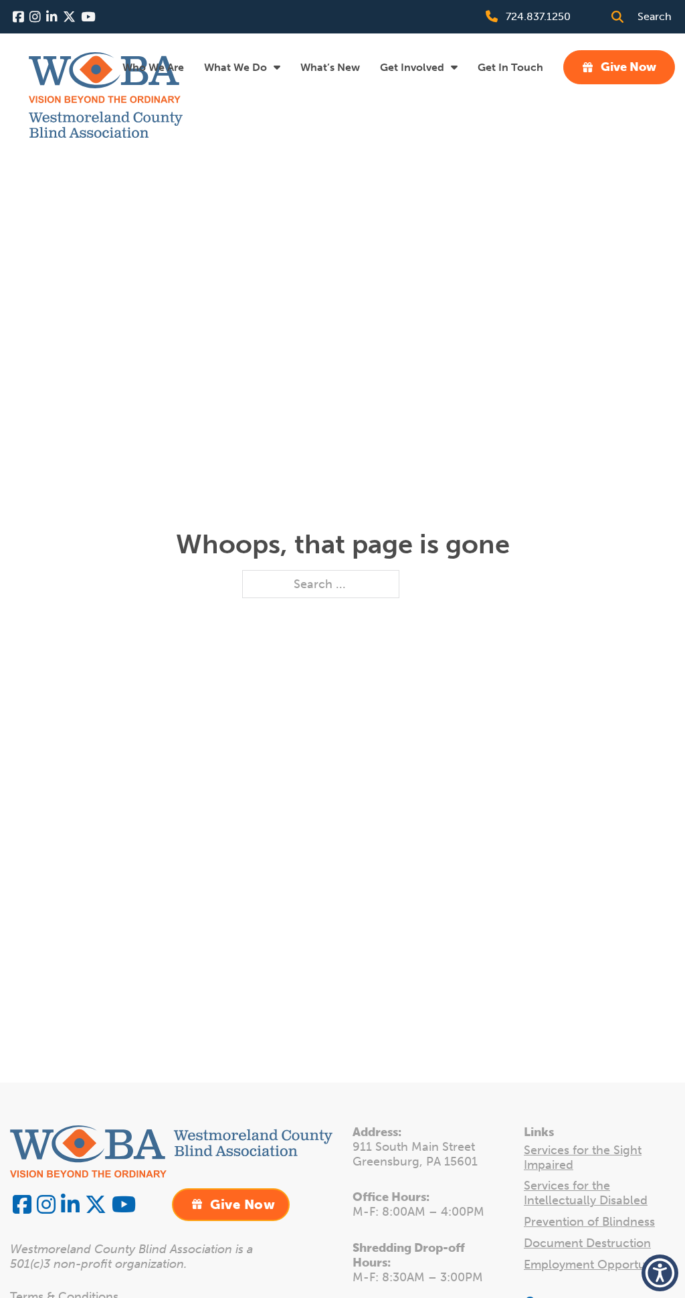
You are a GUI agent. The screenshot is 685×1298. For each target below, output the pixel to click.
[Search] (617, 17)
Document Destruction (587, 1243)
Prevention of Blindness (589, 1222)
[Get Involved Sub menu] (454, 67)
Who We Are (153, 67)
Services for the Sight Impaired (583, 1157)
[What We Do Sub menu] (277, 67)
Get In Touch (510, 67)
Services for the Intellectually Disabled (586, 1193)
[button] (660, 1273)
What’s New (330, 67)
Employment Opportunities (599, 1265)
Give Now (628, 67)
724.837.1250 (538, 16)
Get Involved (412, 67)
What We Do (235, 67)
